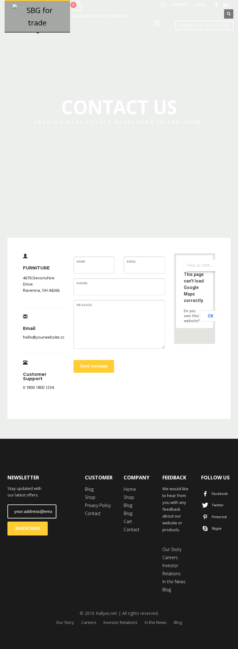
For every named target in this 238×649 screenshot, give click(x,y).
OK (211, 315)
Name (81, 261)
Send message (94, 366)
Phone (82, 283)
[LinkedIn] (225, 4)
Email (131, 261)
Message (84, 305)
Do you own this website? (192, 316)
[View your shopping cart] (77, 6)
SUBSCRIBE (27, 528)
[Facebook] (216, 4)
